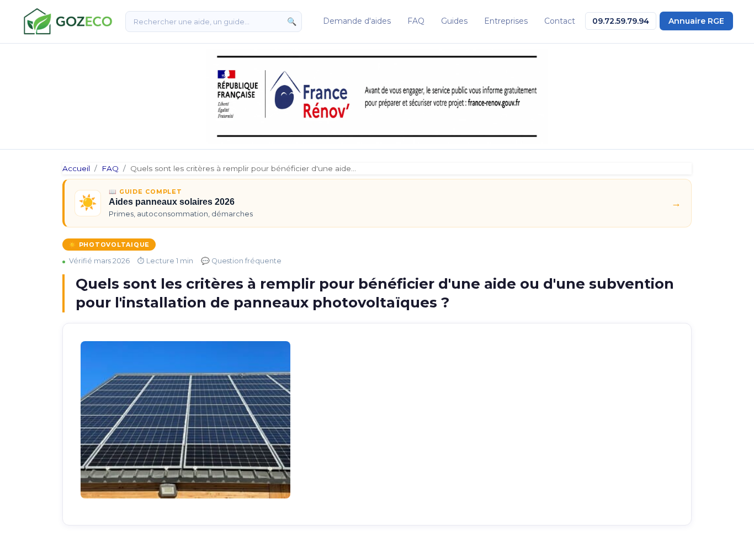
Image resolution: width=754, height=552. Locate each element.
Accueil (76, 168)
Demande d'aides (357, 21)
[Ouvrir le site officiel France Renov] (377, 96)
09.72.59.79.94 (620, 21)
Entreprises (506, 21)
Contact (559, 21)
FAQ (415, 21)
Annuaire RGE (696, 21)
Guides (454, 21)
